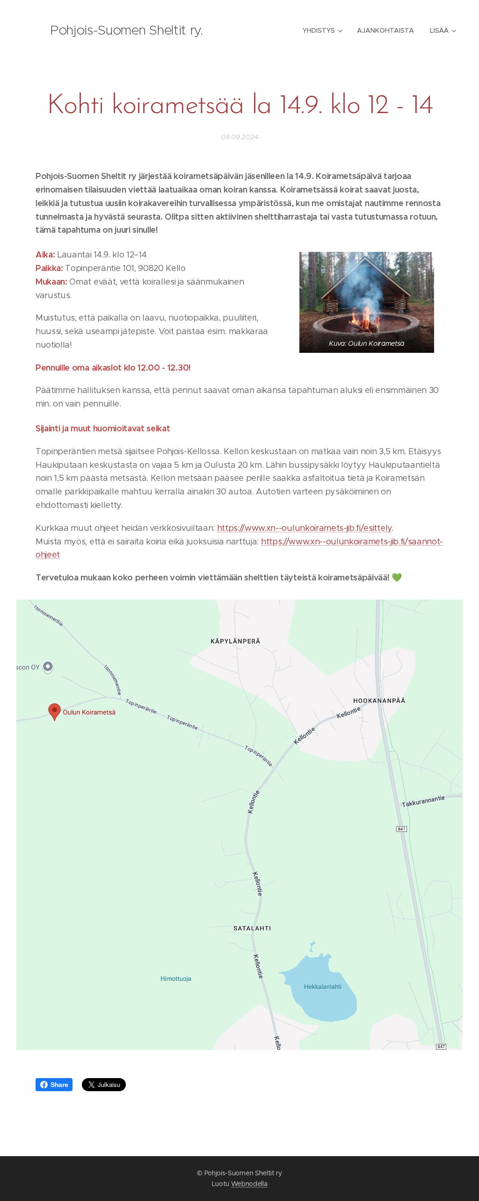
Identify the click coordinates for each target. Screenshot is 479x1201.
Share (59, 1084)
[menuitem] (322, 30)
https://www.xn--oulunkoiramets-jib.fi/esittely (304, 528)
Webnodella (249, 1184)
